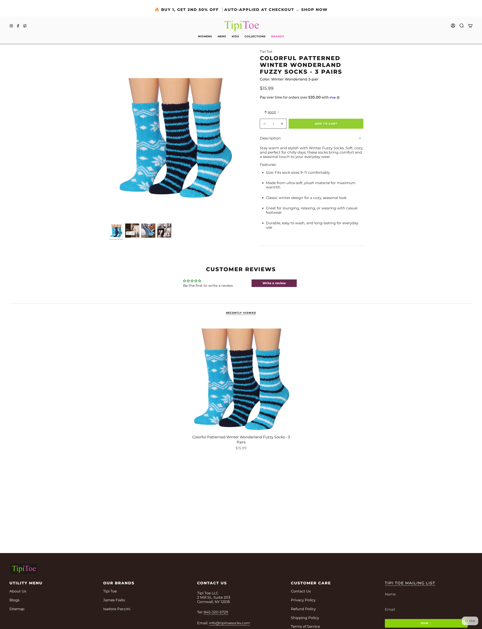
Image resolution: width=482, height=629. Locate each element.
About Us (17, 591)
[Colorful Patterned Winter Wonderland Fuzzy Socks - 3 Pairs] (241, 377)
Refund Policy (303, 609)
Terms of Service (305, 626)
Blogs (14, 600)
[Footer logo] (23, 569)
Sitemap (16, 609)
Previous (109, 135)
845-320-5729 (216, 612)
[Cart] (470, 25)
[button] (205, 36)
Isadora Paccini (116, 609)
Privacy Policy (303, 600)
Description (270, 138)
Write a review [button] (274, 283)
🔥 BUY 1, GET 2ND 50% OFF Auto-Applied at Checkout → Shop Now (241, 9)
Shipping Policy (305, 618)
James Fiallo (114, 600)
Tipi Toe (266, 51)
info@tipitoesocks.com (229, 623)
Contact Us (301, 591)
